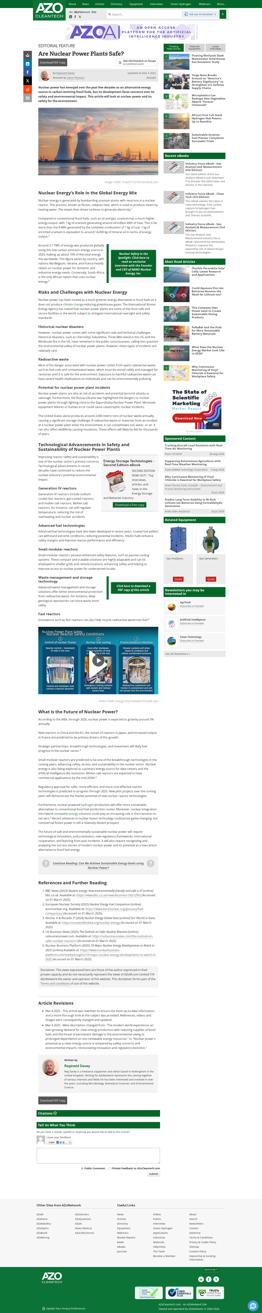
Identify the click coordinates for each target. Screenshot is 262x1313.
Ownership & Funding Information (202, 1257)
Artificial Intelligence (193, 619)
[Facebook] (27, 72)
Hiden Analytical (180, 511)
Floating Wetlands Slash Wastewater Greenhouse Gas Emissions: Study (208, 59)
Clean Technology (191, 637)
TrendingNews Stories (174, 47)
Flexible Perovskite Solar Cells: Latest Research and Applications (208, 271)
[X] (27, 81)
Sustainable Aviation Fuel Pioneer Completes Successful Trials (208, 138)
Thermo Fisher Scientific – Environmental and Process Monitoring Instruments (193, 487)
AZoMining (43, 1237)
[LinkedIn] (27, 63)
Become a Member (164, 1256)
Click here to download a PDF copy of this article (133, 588)
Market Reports (126, 1237)
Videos (157, 1214)
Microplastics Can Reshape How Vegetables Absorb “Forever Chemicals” (208, 100)
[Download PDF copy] (27, 55)
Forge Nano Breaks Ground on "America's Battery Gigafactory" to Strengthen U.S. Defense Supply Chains (208, 81)
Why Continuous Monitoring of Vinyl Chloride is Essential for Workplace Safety (208, 371)
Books (120, 1242)
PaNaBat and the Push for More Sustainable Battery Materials (207, 330)
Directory (122, 1223)
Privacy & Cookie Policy (202, 1242)
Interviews (159, 1223)
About (192, 1214)
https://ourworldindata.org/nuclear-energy (91, 923)
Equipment (123, 1228)
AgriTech (185, 602)
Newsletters (196, 1223)
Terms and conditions (55, 983)
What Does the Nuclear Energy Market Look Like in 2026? (208, 350)
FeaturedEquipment (195, 47)
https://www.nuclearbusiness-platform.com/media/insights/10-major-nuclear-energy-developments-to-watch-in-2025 (100, 954)
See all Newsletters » (177, 654)
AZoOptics (43, 1228)
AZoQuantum (83, 1219)
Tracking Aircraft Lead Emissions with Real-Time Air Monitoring (194, 446)
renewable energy (66, 814)
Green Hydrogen (163, 1228)
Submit (153, 1174)
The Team (159, 1251)
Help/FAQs (159, 1246)
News (120, 1214)
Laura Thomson (75, 77)
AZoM (40, 1214)
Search (193, 1219)
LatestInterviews (215, 47)
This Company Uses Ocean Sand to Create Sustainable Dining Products (206, 312)
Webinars (123, 1233)
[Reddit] (27, 89)
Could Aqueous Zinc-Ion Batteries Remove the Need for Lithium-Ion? (208, 291)
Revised (151, 77)
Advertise (195, 1233)
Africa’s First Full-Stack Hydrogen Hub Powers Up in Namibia (207, 118)
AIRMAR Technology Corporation (189, 469)
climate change (73, 304)
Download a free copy (129, 505)
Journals (122, 1251)
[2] (176, 81)
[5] (176, 140)
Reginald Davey (77, 1066)
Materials (158, 1242)
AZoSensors (82, 1214)
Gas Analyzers (174, 558)
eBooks (121, 1246)
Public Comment (94, 1168)
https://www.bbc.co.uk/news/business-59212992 (108, 895)
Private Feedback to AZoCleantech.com (136, 1168)
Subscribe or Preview (192, 606)
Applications (160, 1233)
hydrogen (87, 805)
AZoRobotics (44, 1223)
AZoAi (78, 1223)
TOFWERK (176, 454)
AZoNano (42, 1219)
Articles (121, 1219)
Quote (178, 579)
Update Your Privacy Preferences (65, 1308)
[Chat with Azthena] (253, 1306)
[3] (176, 101)
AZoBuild (42, 1233)
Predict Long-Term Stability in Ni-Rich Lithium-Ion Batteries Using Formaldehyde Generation (193, 503)
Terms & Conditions (201, 1237)
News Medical (83, 1228)
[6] (176, 372)
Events (157, 1219)
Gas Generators (208, 558)
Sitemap (194, 1246)
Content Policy (197, 1251)
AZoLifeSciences (84, 1233)
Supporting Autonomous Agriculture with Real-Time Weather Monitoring (193, 462)
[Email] (27, 98)
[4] (176, 121)
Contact (193, 1228)
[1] (176, 61)
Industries (159, 1237)
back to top (210, 1269)
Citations (45, 1113)
